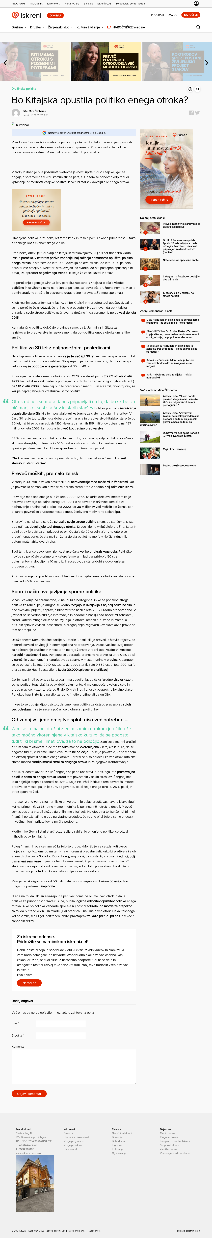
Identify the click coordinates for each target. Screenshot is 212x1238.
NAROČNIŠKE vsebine (128, 27)
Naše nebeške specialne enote (181, 259)
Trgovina (117, 1145)
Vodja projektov (73, 1145)
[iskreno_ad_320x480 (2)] (166, 207)
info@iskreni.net (28, 1145)
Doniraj (55, 15)
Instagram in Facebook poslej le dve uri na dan (181, 278)
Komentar (20, 1046)
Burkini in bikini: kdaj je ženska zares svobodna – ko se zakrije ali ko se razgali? (172, 321)
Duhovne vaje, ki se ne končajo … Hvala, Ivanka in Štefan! (181, 434)
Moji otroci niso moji (174, 449)
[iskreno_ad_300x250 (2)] (36, 229)
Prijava (196, 3)
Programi (157, 14)
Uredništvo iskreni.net (76, 1137)
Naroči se (191, 14)
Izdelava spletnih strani (188, 1230)
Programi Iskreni (169, 1137)
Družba (35, 27)
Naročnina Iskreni (122, 1133)
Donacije (117, 1137)
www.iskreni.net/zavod (29, 1153)
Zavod (172, 14)
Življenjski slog (58, 27)
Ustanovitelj (71, 1149)
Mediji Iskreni (167, 1133)
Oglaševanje (119, 1153)
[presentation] (5, 61)
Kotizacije (117, 1149)
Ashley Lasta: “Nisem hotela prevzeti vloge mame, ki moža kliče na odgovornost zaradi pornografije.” (180, 400)
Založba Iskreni (168, 1149)
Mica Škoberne (37, 111)
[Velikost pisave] (197, 89)
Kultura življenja (88, 27)
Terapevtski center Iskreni (175, 1141)
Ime (15, 1023)
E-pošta (18, 1035)
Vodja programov (74, 1141)
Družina (17, 27)
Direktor (68, 1133)
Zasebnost (94, 1230)
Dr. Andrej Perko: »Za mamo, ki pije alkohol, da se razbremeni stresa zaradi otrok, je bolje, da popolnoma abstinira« (172, 334)
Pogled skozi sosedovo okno (179, 465)
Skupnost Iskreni (169, 1145)
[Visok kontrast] (190, 89)
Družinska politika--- (25, 88)
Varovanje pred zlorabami (175, 1153)
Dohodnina (118, 1141)
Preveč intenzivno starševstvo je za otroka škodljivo (181, 225)
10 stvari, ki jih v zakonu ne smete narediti (178, 294)
